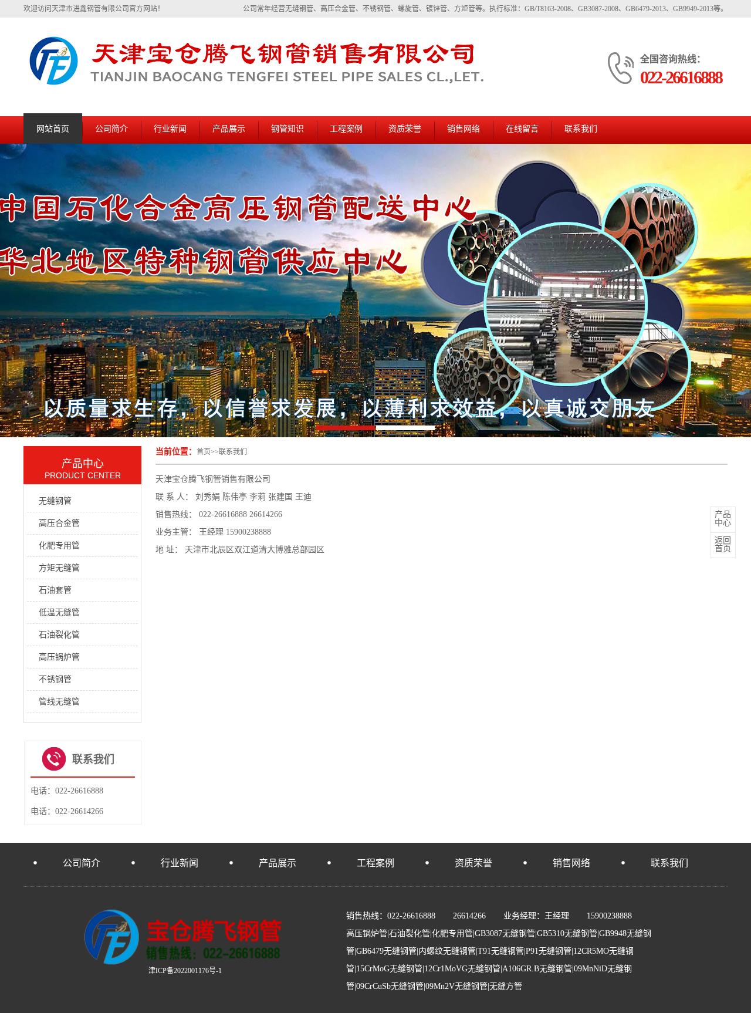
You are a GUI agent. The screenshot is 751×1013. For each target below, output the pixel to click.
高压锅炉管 (59, 657)
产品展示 (228, 128)
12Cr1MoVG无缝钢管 (462, 968)
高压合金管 (59, 523)
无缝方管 (505, 986)
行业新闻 (170, 128)
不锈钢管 (55, 679)
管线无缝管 (59, 701)
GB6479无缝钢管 (386, 951)
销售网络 (463, 128)
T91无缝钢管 (501, 951)
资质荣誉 (404, 128)
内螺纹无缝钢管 (447, 951)
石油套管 (55, 590)
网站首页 (52, 128)
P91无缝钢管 (548, 951)
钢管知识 (287, 128)
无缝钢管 (55, 501)
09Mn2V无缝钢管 (456, 986)
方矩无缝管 (59, 567)
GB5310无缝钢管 (567, 933)
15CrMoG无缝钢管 (389, 968)
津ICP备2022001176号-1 (185, 971)
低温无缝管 (59, 612)
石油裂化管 (59, 634)
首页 (204, 452)
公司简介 (111, 128)
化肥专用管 (59, 545)
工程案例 (346, 128)
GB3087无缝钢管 (505, 933)
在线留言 (522, 128)
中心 (723, 519)
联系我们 (580, 128)
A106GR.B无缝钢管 (537, 968)
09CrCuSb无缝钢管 (390, 986)
